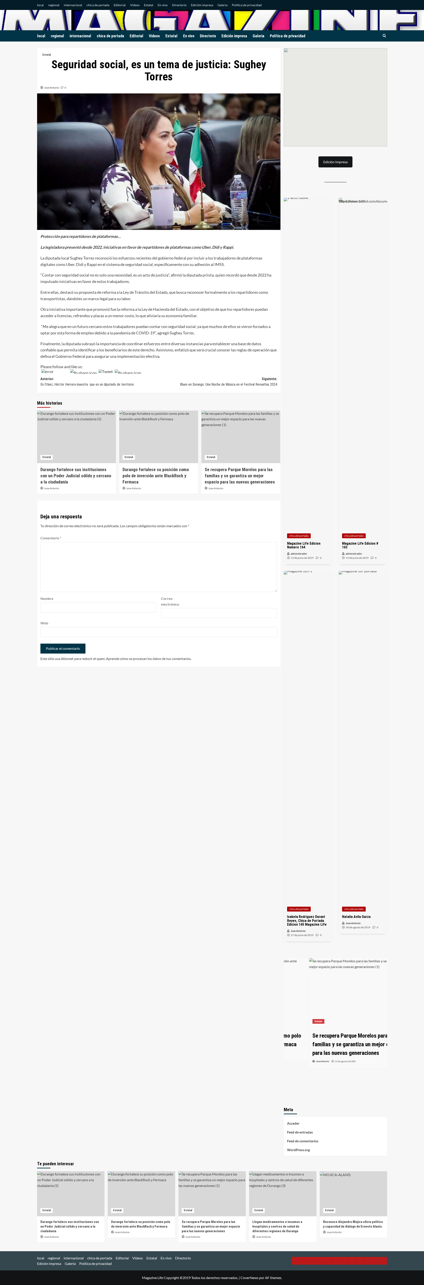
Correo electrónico (170, 601)
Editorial (120, 5)
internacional (73, 5)
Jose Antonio (51, 87)
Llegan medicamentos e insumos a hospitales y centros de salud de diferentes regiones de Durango (277, 1226)
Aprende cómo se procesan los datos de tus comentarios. (148, 658)
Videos (135, 5)
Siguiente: (228, 382)
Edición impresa (202, 5)
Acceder (293, 1123)
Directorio (179, 5)
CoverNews (249, 1278)
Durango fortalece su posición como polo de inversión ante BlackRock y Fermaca (156, 476)
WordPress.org (298, 1150)
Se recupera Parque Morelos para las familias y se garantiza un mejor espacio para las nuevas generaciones (240, 476)
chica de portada (98, 5)
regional (53, 5)
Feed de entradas (300, 1132)
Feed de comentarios (302, 1141)
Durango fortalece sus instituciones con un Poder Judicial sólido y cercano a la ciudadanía (75, 476)
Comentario (50, 538)
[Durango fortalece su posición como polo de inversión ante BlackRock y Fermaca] (158, 437)
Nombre (46, 598)
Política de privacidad (247, 5)
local (40, 5)
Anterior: (87, 382)
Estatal (148, 5)
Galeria (222, 5)
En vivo (163, 5)
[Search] (384, 36)
